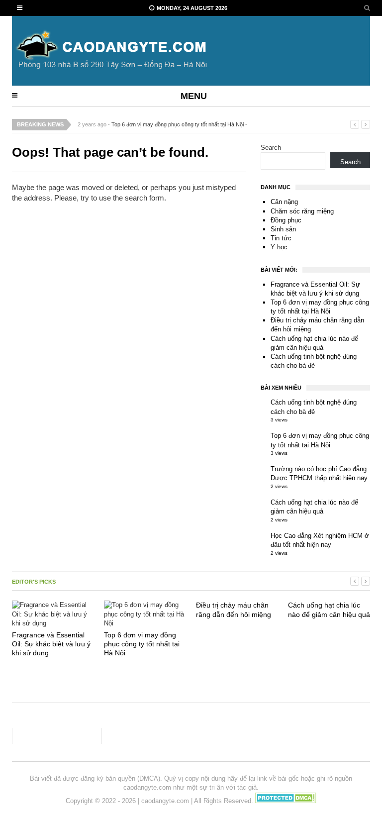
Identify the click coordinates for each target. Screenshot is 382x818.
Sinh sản (283, 229)
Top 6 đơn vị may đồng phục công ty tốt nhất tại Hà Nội (177, 124)
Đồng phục (286, 220)
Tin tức (281, 238)
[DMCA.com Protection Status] (285, 801)
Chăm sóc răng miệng (302, 211)
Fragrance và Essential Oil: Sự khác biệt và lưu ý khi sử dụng (51, 644)
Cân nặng (284, 201)
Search (271, 147)
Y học (279, 247)
